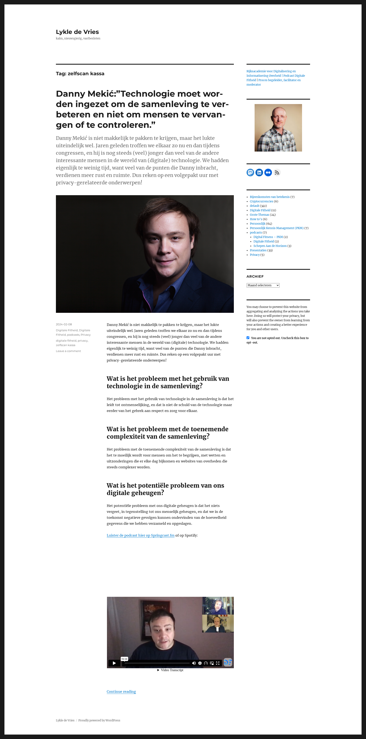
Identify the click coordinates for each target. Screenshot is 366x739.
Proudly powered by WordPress (99, 720)
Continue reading (121, 691)
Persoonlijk (257, 223)
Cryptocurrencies (261, 201)
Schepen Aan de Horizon (270, 246)
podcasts (73, 334)
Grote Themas (259, 215)
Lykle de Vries (77, 31)
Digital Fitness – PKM (268, 237)
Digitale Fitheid (67, 330)
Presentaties (258, 250)
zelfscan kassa (65, 345)
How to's (256, 219)
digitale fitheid (66, 340)
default (254, 206)
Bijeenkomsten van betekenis (270, 197)
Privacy (86, 334)
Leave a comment (68, 351)
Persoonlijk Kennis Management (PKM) (277, 228)
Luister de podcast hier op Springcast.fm (141, 535)
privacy (83, 340)
